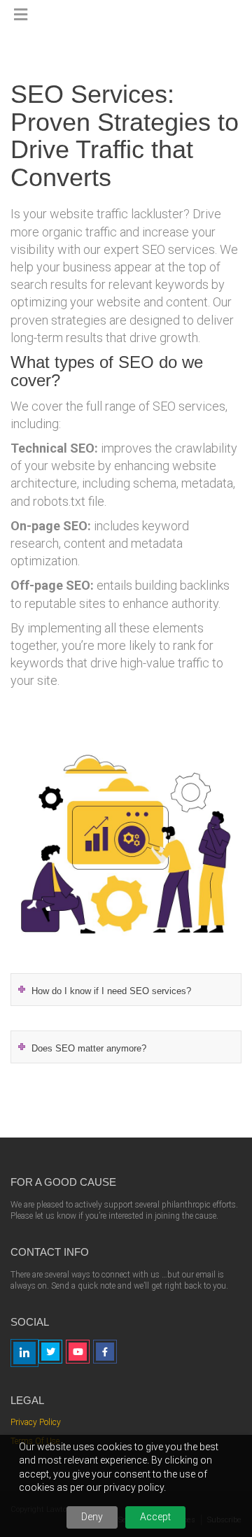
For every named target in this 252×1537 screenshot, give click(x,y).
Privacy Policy (35, 1422)
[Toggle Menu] (20, 15)
